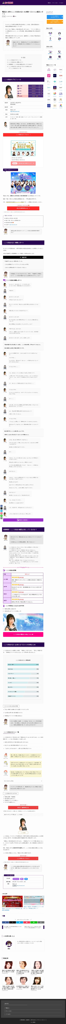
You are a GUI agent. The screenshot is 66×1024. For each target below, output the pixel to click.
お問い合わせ (33, 1019)
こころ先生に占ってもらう (23, 858)
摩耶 (9, 948)
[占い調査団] (8, 3)
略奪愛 (50, 40)
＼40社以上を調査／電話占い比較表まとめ (54, 21)
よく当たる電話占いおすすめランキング (55, 17)
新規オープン (59, 58)
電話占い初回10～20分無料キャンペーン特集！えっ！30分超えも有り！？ (34, 907)
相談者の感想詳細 (23, 520)
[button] (5, 922)
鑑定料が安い (50, 58)
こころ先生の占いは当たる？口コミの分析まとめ (20, 66)
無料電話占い (50, 53)
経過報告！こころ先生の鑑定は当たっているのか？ (21, 64)
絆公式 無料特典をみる (23, 807)
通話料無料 (59, 53)
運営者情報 (23, 1019)
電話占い (8, 1008)
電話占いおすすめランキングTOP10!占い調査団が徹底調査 (12, 909)
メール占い (8, 1014)
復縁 (50, 35)
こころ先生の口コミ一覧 (16, 68)
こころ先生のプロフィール (15, 60)
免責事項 (27, 1019)
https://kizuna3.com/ (14, 111)
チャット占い (9, 1011)
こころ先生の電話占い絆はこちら (22, 634)
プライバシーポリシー (41, 1019)
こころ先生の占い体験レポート (16, 62)
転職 (59, 40)
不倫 (59, 35)
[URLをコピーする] (41, 922)
